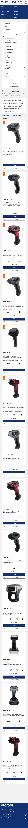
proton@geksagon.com (11, 811)
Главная (3, 93)
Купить (14, 165)
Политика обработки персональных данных (11, 817)
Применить (14, 83)
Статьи (2, 14)
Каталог (2, 6)
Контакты (16, 17)
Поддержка (3, 9)
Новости (16, 11)
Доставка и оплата (5, 11)
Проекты (16, 14)
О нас (2, 17)
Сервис (15, 6)
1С (14, 9)
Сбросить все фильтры (14, 86)
